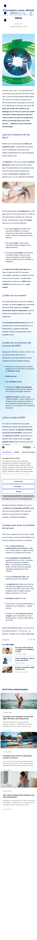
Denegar (18, 491)
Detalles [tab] (16, 452)
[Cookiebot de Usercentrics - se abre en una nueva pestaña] (23, 447)
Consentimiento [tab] (7, 452)
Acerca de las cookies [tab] (28, 452)
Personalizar (17, 486)
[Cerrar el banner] (34, 447)
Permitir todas (18, 481)
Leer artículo (7, 731)
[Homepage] (17, 13)
